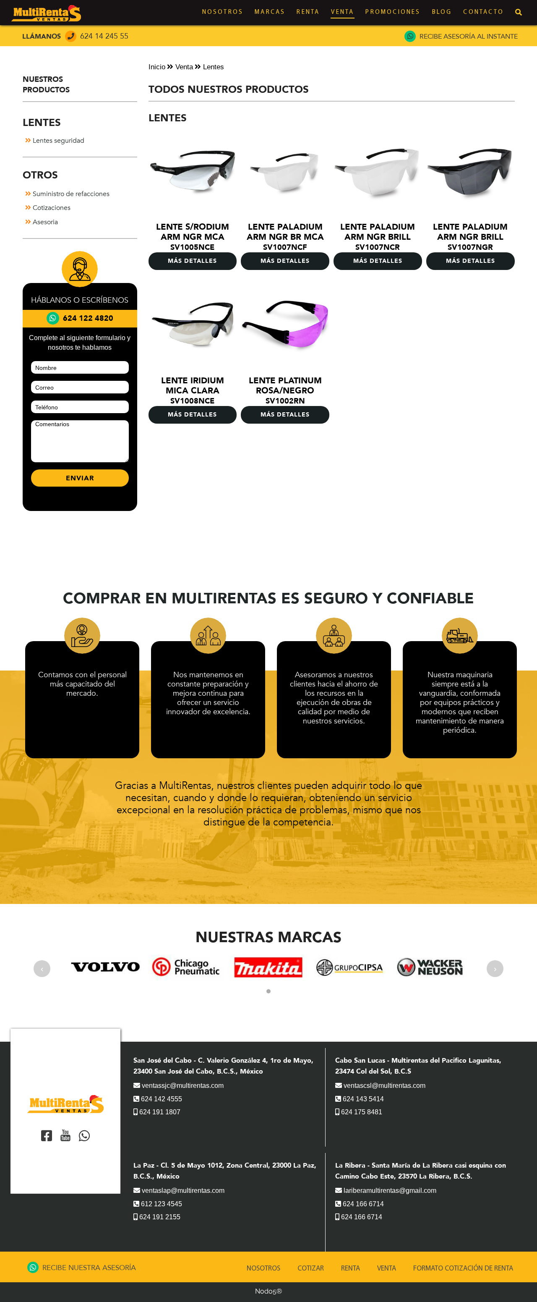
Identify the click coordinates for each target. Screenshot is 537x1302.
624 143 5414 (362, 1099)
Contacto (483, 12)
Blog (442, 12)
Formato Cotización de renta (463, 1268)
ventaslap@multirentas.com (182, 1190)
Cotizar (310, 1268)
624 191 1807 (159, 1112)
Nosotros (223, 12)
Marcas (270, 12)
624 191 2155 (159, 1217)
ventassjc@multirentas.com (182, 1085)
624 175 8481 (360, 1112)
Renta (308, 12)
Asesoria (44, 222)
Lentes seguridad (57, 140)
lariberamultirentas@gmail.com (389, 1190)
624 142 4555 (160, 1099)
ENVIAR (80, 478)
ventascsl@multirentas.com (383, 1085)
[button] (268, 991)
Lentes (212, 67)
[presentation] (42, 968)
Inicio (157, 67)
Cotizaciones (50, 207)
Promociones (392, 12)
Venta (342, 12)
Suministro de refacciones (70, 194)
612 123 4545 (160, 1204)
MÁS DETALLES (192, 261)
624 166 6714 (362, 1204)
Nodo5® (268, 1291)
